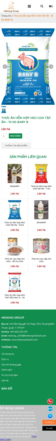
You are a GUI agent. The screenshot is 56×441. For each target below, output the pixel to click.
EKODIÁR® (14, 186)
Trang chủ (6, 15)
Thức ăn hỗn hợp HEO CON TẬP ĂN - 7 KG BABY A (41, 188)
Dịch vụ (5, 359)
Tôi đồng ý (49, 422)
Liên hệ (4, 380)
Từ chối (49, 428)
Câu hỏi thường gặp (11, 364)
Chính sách (6, 369)
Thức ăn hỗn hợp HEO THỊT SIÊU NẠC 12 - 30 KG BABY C (14, 297)
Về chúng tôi (7, 354)
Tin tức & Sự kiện (9, 375)
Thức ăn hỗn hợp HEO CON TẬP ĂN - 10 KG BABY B (14, 225)
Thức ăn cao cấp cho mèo (41, 260)
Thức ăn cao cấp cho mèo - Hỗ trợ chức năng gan (15, 261)
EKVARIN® (41, 222)
